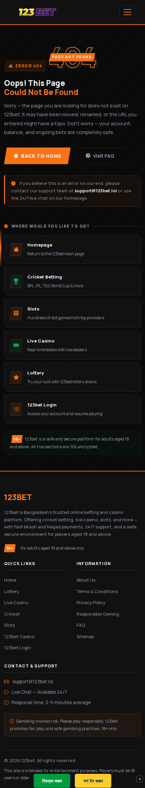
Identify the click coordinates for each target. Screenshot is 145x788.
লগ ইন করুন (93, 781)
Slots (9, 625)
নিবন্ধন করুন (52, 781)
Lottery (11, 591)
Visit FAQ (103, 156)
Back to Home (41, 156)
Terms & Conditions (97, 591)
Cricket (12, 614)
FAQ (81, 625)
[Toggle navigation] (127, 12)
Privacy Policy (91, 602)
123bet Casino (19, 636)
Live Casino (16, 602)
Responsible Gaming (98, 614)
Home (10, 580)
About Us (86, 580)
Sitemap (85, 636)
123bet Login (17, 648)
